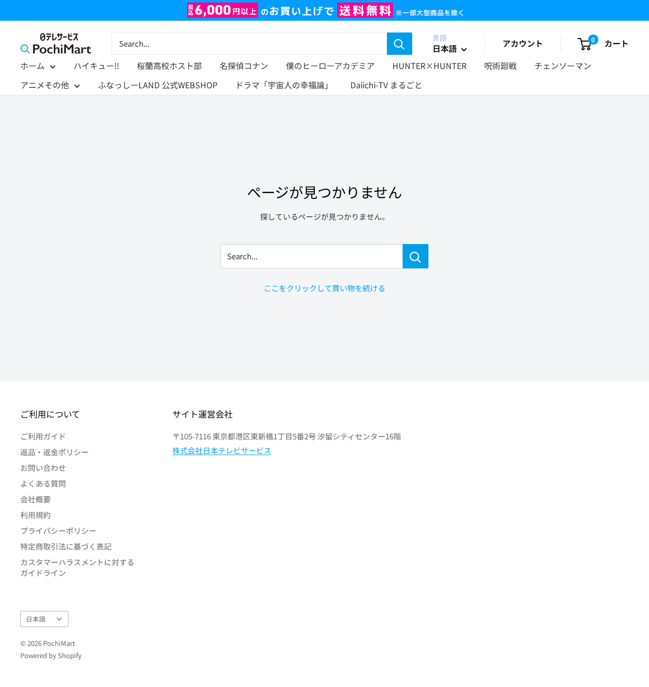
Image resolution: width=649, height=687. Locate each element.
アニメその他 (44, 85)
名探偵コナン (244, 65)
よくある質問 (43, 483)
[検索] (399, 43)
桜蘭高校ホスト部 (169, 65)
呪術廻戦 (500, 65)
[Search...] (415, 256)
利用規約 (35, 514)
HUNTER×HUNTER (429, 65)
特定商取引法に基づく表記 (66, 546)
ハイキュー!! (96, 65)
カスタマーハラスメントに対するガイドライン (77, 567)
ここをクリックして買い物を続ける (324, 288)
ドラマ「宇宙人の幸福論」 (284, 85)
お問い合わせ (43, 467)
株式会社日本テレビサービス (221, 450)
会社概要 (35, 499)
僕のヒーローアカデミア (330, 65)
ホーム (32, 65)
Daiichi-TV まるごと (386, 85)
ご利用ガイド (43, 436)
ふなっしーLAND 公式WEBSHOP (158, 85)
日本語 (36, 619)
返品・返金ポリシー (54, 451)
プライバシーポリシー (58, 530)
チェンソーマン (562, 65)
